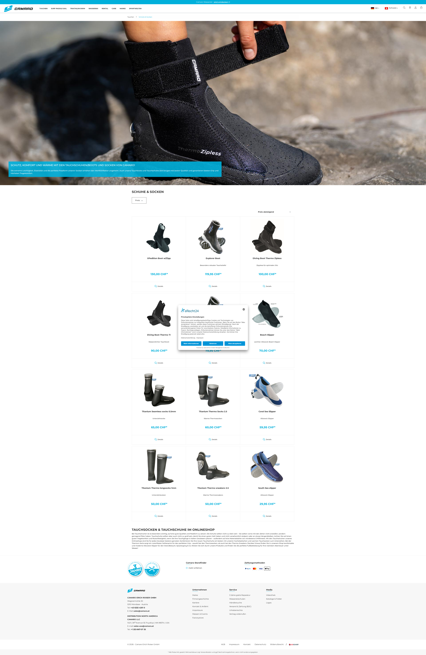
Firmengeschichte (200, 599)
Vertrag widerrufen (237, 614)
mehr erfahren (195, 568)
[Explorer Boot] (213, 237)
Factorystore (198, 618)
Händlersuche (235, 603)
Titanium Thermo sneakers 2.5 (213, 488)
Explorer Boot (213, 258)
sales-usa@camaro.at (144, 626)
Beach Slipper (267, 335)
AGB (223, 644)
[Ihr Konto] (415, 7)
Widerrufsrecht (277, 644)
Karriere (195, 603)
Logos (268, 603)
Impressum (234, 644)
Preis (137, 200)
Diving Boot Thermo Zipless (267, 258)
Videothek (270, 595)
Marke (195, 595)
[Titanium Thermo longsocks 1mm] (159, 466)
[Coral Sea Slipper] (267, 390)
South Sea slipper (267, 488)
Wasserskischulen (237, 599)
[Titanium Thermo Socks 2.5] (213, 390)
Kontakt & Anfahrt (200, 606)
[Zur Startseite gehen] (18, 8)
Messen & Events (200, 614)
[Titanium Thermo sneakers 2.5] (213, 466)
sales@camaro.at (142, 611)
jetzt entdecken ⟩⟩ (222, 2)
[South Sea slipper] (267, 466)
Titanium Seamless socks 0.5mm (159, 411)
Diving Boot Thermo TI (159, 335)
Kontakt (247, 644)
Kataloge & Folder (274, 599)
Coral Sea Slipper (267, 411)
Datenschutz (260, 644)
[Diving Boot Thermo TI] (159, 313)
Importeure (197, 610)
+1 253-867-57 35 (138, 629)
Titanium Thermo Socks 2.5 (213, 411)
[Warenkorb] (421, 7)
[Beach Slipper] (267, 313)
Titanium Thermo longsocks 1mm (159, 488)
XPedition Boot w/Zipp (159, 258)
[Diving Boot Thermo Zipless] (267, 237)
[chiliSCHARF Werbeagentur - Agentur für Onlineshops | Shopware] (294, 644)
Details (160, 286)
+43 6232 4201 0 (138, 608)
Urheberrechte (236, 610)
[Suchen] (404, 7)
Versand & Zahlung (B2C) (240, 606)
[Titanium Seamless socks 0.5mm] (159, 390)
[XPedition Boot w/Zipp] (159, 237)
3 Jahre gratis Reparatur (239, 595)
